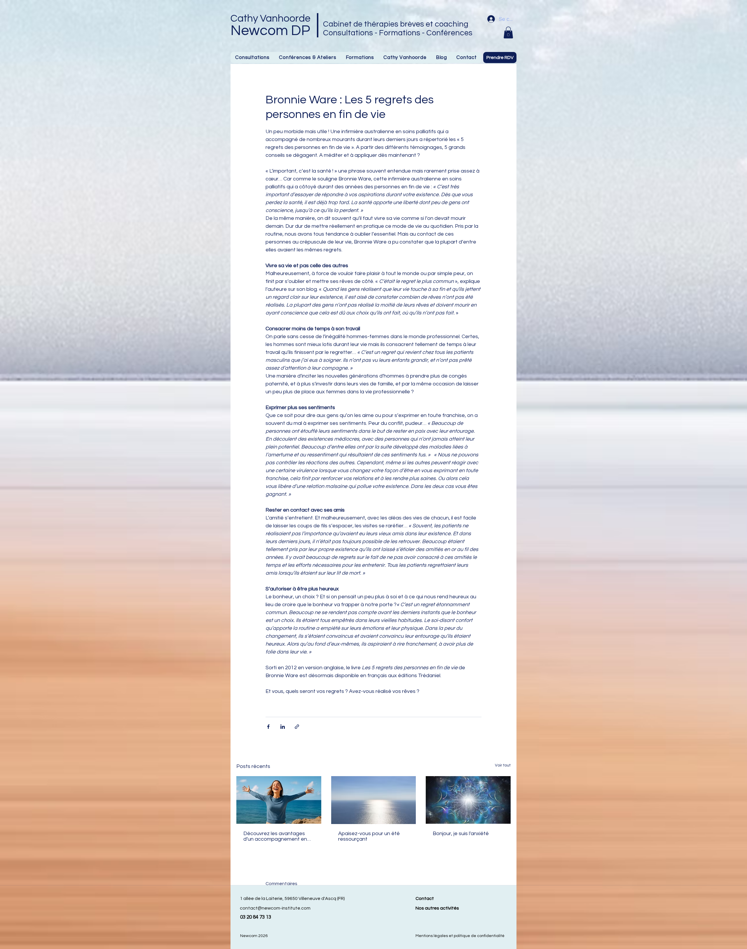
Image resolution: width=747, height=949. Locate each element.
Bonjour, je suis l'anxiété (461, 833)
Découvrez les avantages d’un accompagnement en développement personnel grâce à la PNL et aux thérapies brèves (275, 836)
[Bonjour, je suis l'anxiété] (468, 800)
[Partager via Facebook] (268, 726)
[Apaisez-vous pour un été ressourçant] (373, 800)
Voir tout (503, 765)
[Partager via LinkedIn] (282, 726)
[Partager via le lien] (297, 726)
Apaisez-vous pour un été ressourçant (369, 836)
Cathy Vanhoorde (270, 18)
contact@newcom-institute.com (275, 908)
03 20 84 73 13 (255, 917)
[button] (360, 57)
